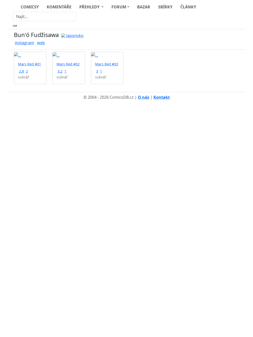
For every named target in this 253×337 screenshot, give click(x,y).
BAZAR (143, 7)
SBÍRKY (165, 7)
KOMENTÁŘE (59, 7)
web (41, 42)
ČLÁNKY (188, 7)
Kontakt (161, 97)
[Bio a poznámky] (230, 39)
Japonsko (75, 35)
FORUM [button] (118, 7)
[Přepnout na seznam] (236, 39)
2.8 (21, 71)
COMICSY (30, 7)
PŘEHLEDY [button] (90, 7)
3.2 (60, 71)
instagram (24, 42)
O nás (143, 97)
